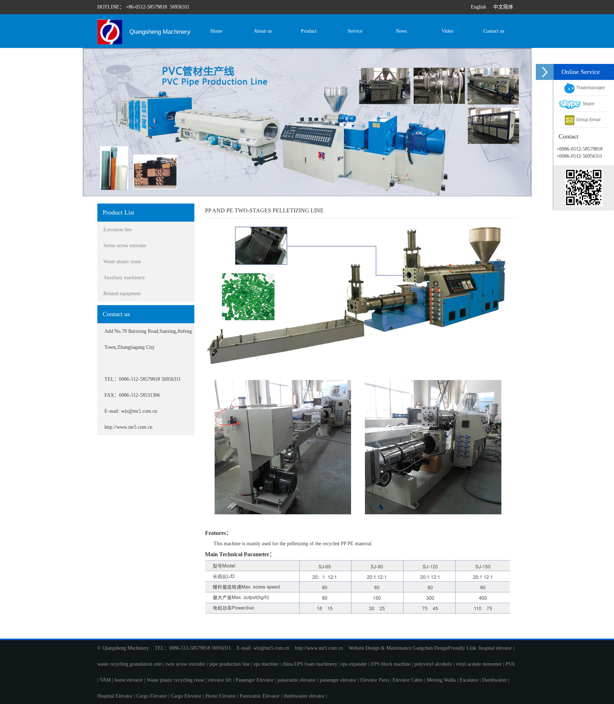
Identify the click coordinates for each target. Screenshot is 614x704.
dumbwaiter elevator (304, 696)
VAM (105, 680)
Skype (587, 103)
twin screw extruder (185, 664)
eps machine (266, 664)
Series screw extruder (124, 245)
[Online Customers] (545, 72)
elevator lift (220, 680)
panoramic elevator (297, 680)
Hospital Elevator (115, 696)
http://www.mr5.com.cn (319, 648)
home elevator (128, 680)
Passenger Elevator (255, 680)
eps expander (354, 664)
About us (263, 31)
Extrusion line (117, 229)
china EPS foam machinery (309, 664)
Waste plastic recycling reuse (175, 680)
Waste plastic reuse (122, 261)
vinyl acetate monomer (479, 664)
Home (216, 31)
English (478, 7)
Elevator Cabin (408, 680)
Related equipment (122, 293)
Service (355, 31)
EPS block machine (390, 664)
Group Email (587, 119)
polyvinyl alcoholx (433, 664)
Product (309, 31)
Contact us (493, 31)
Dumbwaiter (494, 680)
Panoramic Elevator (260, 696)
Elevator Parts (374, 680)
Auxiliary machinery (124, 277)
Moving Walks (441, 680)
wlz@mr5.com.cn (271, 648)
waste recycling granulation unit (129, 664)
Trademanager (590, 87)
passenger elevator (338, 680)
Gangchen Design (430, 648)
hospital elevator (495, 648)
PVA (510, 664)
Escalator (469, 680)
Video (447, 31)
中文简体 (503, 7)
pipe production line (229, 664)
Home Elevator (220, 696)
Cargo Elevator (151, 696)
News (401, 31)
